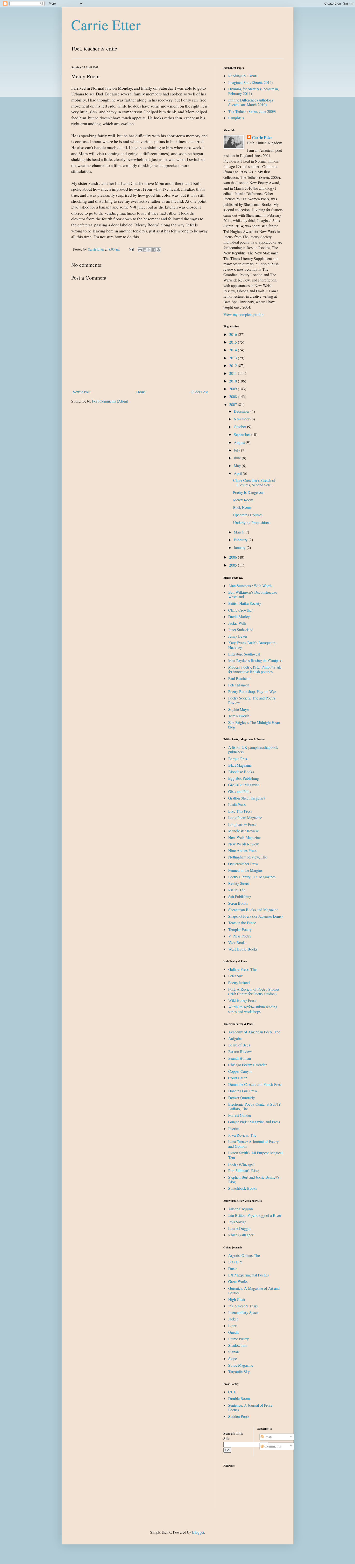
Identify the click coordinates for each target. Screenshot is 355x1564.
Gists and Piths (239, 791)
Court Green (237, 1077)
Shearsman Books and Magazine (253, 909)
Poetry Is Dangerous (248, 492)
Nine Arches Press (242, 850)
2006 (233, 557)
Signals (233, 1351)
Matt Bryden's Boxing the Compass (255, 660)
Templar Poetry (240, 929)
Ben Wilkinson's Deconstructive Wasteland (252, 594)
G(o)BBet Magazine (243, 784)
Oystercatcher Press (243, 863)
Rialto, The (236, 889)
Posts (267, 1436)
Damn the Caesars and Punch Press (255, 1084)
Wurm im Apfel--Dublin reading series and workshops (252, 1009)
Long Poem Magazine (245, 817)
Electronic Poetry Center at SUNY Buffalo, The (254, 1106)
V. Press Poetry (239, 935)
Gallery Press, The (242, 969)
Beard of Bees (239, 1044)
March (239, 531)
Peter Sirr (235, 975)
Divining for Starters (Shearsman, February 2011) (253, 91)
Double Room (239, 1398)
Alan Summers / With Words (250, 585)
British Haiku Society (244, 603)
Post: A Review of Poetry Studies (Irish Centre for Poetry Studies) (253, 991)
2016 (233, 334)
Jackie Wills (237, 623)
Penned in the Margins (245, 870)
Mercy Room (243, 499)
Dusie (232, 1268)
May (238, 465)
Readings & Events (242, 75)
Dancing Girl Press (242, 1090)
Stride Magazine (240, 1365)
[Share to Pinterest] (158, 249)
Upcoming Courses (248, 514)
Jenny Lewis (238, 636)
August (240, 442)
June (238, 457)
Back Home (242, 507)
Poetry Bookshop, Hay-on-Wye (252, 691)
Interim (233, 1128)
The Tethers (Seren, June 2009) (252, 111)
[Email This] (140, 249)
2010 (233, 380)
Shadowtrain (237, 1345)
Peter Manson (238, 684)
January (240, 547)
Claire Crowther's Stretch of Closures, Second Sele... (254, 482)
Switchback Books (242, 1188)
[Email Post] (131, 249)
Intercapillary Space (243, 1312)
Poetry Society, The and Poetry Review (252, 700)
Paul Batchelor (239, 678)
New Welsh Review (243, 843)
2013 (233, 357)
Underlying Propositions (251, 522)
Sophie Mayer (238, 709)
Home (141, 391)
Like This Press (240, 811)
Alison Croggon (240, 1208)
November (242, 418)
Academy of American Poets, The (254, 1031)
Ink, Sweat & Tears (243, 1305)
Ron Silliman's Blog (243, 1170)
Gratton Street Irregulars (246, 797)
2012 (233, 365)
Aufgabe (234, 1038)
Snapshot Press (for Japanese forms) (255, 916)
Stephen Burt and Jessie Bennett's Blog (253, 1179)
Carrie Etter (106, 24)
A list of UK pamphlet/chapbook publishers (253, 749)
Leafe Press (237, 804)
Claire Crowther (240, 610)
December (242, 411)
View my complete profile (243, 314)
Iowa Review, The (242, 1135)
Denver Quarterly (241, 1097)
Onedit (233, 1332)
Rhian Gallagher (240, 1234)
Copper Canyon (240, 1071)
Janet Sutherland (240, 629)
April (238, 473)
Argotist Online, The (244, 1255)
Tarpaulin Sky (239, 1371)
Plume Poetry (238, 1338)
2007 (233, 404)
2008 (233, 396)
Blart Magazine (240, 765)
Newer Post (81, 391)
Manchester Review (243, 830)
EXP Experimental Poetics (248, 1274)
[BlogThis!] (144, 249)
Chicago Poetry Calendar (247, 1064)
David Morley (239, 616)
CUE (232, 1391)
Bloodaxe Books (241, 771)
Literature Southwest (244, 653)
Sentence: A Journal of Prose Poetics (250, 1407)
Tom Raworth (238, 715)
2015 (233, 342)
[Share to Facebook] (153, 249)
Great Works (238, 1281)
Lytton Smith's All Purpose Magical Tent (255, 1155)
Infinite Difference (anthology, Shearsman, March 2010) (251, 102)
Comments (272, 1446)
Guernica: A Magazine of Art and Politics (254, 1290)
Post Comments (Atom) (110, 401)
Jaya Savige (237, 1221)
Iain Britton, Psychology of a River (254, 1215)
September (242, 434)
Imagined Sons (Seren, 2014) (250, 82)
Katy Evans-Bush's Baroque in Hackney (251, 645)
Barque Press (238, 758)
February (241, 539)
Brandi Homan (239, 1058)
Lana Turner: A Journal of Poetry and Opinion (253, 1144)
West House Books (242, 948)
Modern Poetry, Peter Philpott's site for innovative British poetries (255, 669)
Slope (232, 1358)
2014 (233, 349)
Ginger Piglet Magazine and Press (254, 1121)
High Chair (236, 1299)
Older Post (200, 391)
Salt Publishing (239, 896)
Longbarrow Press (242, 824)
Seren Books (238, 903)
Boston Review (240, 1051)
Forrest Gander (239, 1115)
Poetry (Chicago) (241, 1164)
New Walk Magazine (244, 837)
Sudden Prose (238, 1416)
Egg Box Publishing (243, 778)
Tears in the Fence (242, 922)
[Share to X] (149, 249)
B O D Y (235, 1261)
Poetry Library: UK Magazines (252, 876)
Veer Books (237, 942)
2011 (233, 373)
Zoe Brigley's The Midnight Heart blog (254, 724)
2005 (233, 565)
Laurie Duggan (239, 1228)
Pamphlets (236, 117)
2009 (233, 388)
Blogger (198, 1532)
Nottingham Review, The (247, 856)
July (237, 450)
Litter (232, 1325)
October (240, 426)
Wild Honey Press (242, 1000)
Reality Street (238, 883)
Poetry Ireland (239, 982)
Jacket (233, 1318)
